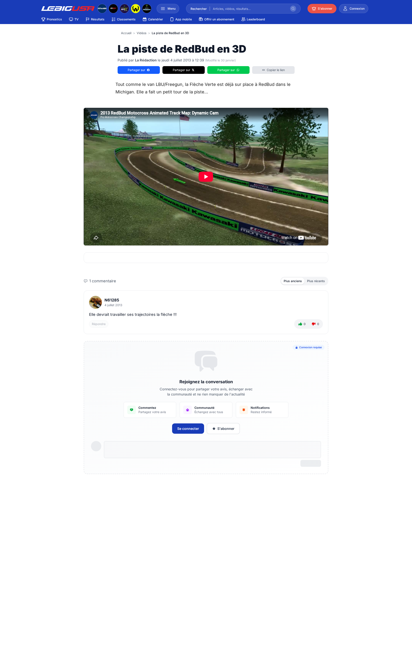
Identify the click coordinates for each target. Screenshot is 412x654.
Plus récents (316, 281)
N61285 (112, 300)
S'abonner (225, 428)
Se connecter (188, 428)
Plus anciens (293, 281)
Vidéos (141, 33)
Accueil (126, 33)
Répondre (99, 324)
